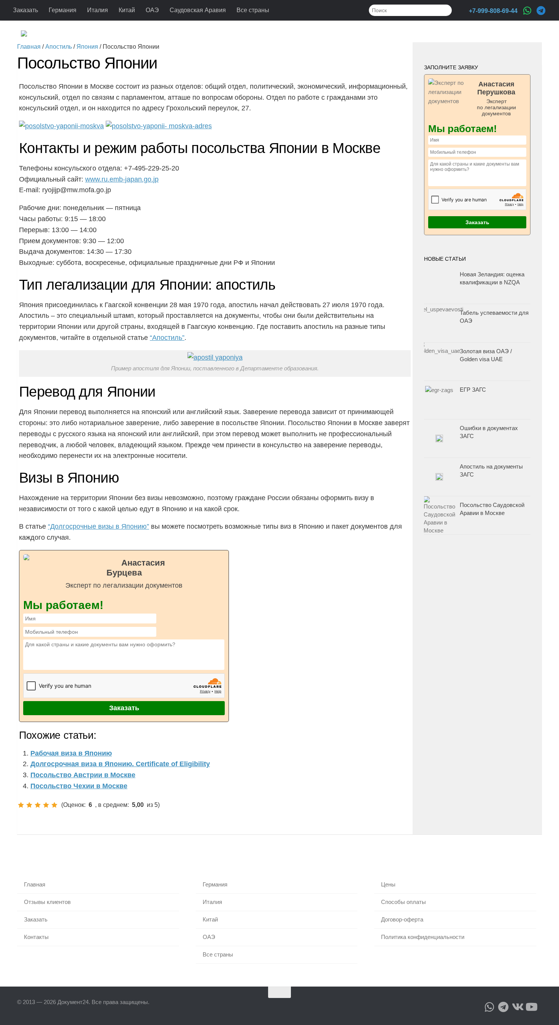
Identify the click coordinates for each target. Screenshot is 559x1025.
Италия (97, 10)
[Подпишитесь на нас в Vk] (517, 1007)
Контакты (36, 937)
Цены (388, 884)
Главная (34, 884)
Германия (62, 10)
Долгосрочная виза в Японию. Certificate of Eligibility (120, 764)
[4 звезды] (46, 805)
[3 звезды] (37, 805)
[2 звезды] (29, 805)
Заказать (25, 10)
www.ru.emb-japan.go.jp (122, 179)
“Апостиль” (167, 337)
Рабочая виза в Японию (71, 753)
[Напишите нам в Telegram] (540, 10)
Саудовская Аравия (198, 10)
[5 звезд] (54, 805)
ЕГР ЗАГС (473, 389)
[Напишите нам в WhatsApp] (527, 10)
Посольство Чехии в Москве (78, 786)
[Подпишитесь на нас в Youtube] (531, 1007)
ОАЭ (152, 10)
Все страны (253, 10)
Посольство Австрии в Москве (82, 775)
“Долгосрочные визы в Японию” (98, 526)
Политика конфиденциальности (422, 937)
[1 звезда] (21, 805)
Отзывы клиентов (47, 902)
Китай (127, 10)
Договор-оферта (402, 919)
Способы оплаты (403, 902)
